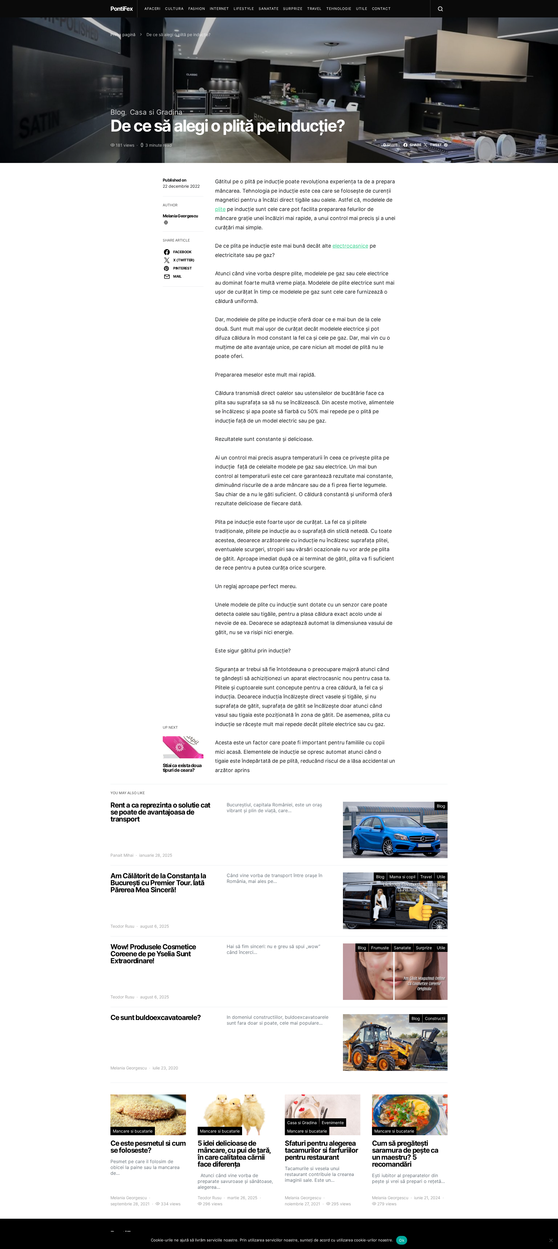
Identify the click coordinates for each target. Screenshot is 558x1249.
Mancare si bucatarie (133, 1131)
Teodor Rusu (122, 926)
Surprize (292, 8)
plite (220, 209)
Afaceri (152, 8)
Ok (401, 1240)
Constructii (435, 1018)
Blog (117, 112)
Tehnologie (338, 8)
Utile (361, 8)
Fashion (196, 8)
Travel (314, 8)
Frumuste (380, 947)
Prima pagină (122, 34)
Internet (219, 8)
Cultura (174, 8)
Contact (381, 8)
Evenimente (333, 1122)
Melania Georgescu (180, 215)
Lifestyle (244, 8)
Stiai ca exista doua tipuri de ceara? (182, 767)
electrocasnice (350, 246)
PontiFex (121, 8)
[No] (551, 1240)
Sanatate (268, 8)
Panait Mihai (121, 855)
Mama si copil (402, 876)
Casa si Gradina (156, 112)
